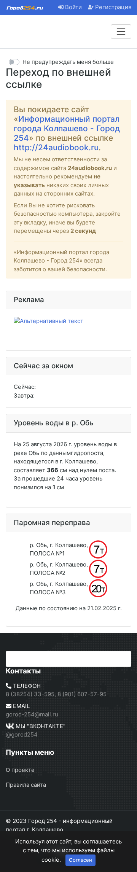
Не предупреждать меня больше (68, 61)
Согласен (80, 860)
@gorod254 (22, 734)
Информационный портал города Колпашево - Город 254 (67, 128)
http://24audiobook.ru (56, 147)
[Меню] (121, 31)
